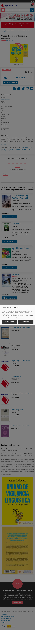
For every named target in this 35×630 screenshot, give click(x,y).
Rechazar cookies (9, 321)
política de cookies (19, 318)
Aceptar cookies (26, 321)
